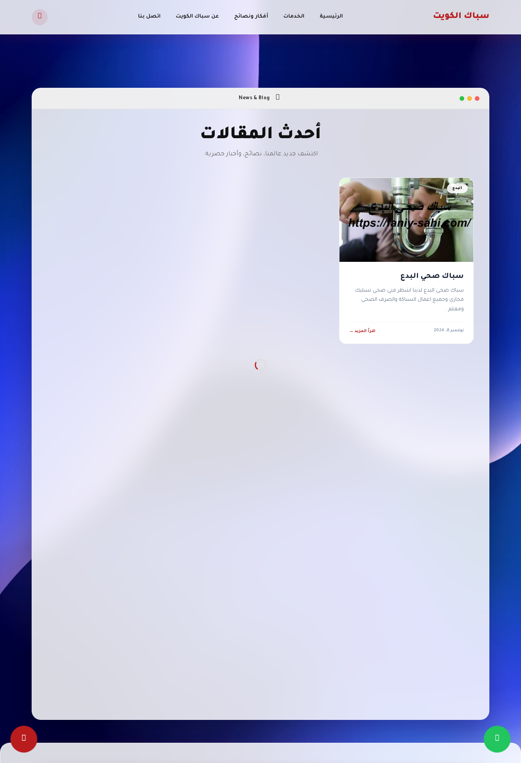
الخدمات (293, 16)
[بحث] (40, 17)
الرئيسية (331, 16)
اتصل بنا (149, 16)
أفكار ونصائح (251, 16)
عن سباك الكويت (197, 16)
